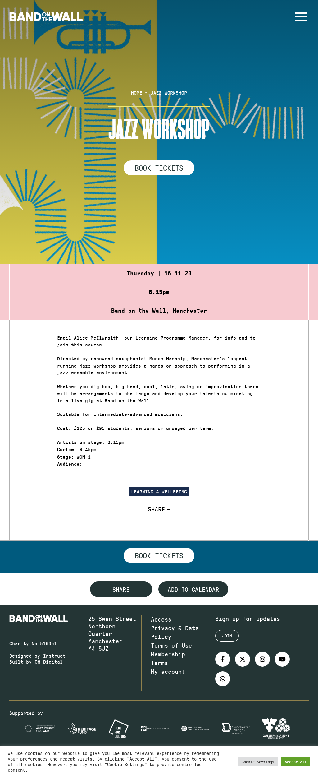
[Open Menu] (301, 16)
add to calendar (193, 589)
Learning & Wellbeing (159, 491)
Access (161, 619)
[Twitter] (242, 659)
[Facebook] (222, 659)
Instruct (54, 655)
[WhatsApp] (222, 678)
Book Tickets (159, 168)
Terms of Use (171, 645)
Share (156, 509)
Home (136, 92)
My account (168, 671)
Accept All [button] (296, 761)
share (120, 589)
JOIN (227, 636)
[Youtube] (282, 659)
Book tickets (159, 555)
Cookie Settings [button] (258, 761)
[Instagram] (262, 659)
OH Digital (49, 661)
